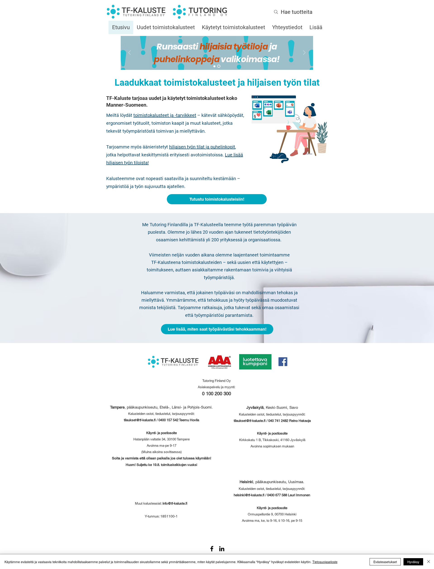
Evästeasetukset (385, 562)
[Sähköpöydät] (214, 66)
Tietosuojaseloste (324, 562)
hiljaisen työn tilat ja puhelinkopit (202, 147)
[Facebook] (282, 361)
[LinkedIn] (221, 548)
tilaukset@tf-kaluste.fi (140, 420)
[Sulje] (428, 561)
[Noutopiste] (218, 66)
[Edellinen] (129, 53)
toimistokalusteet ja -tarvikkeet (164, 115)
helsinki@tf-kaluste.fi (249, 495)
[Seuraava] (304, 53)
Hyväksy (413, 562)
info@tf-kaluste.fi (175, 503)
